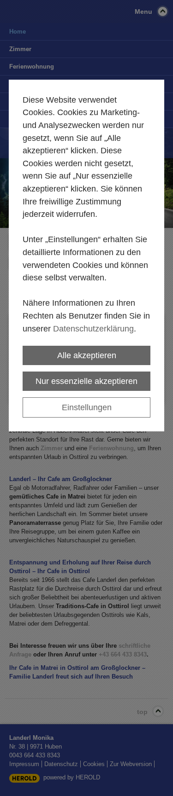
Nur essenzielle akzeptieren (86, 381)
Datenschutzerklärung (93, 328)
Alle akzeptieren (86, 355)
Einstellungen (87, 407)
